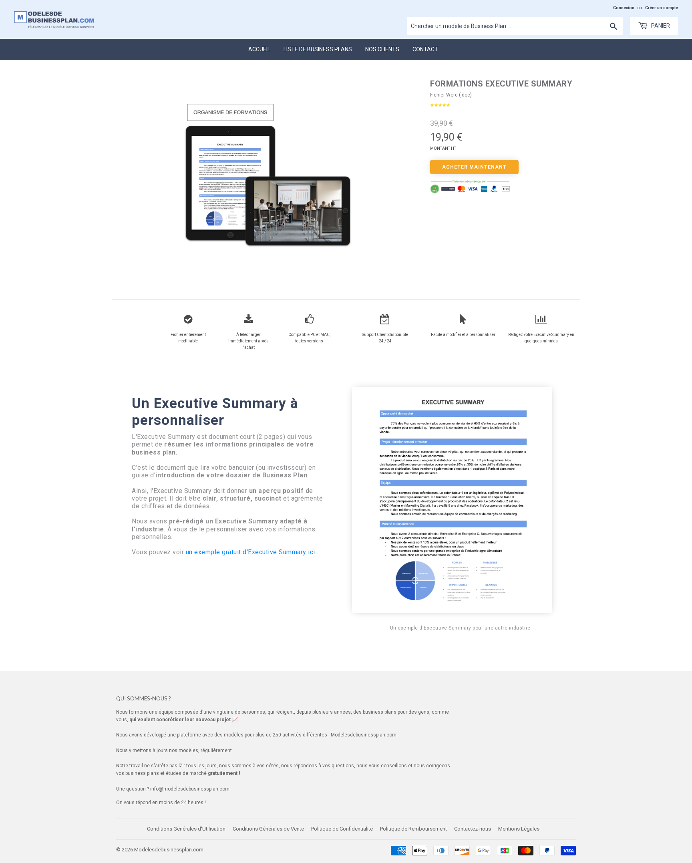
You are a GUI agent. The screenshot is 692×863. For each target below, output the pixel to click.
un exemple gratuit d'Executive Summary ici (250, 552)
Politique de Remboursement (413, 829)
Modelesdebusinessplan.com (168, 850)
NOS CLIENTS (382, 49)
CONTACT (425, 49)
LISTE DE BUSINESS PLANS (318, 49)
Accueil (259, 49)
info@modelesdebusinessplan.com (189, 789)
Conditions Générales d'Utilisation (186, 829)
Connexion (623, 8)
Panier (660, 25)
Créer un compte (661, 8)
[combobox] (515, 26)
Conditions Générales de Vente (268, 829)
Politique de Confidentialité (342, 829)
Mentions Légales (518, 829)
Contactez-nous (472, 829)
